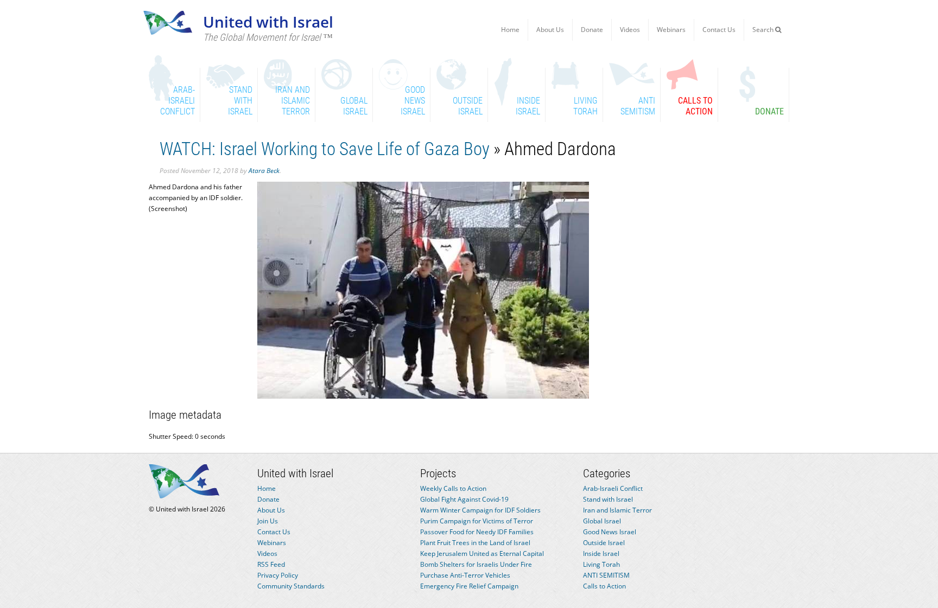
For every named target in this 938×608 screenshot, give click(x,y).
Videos (630, 29)
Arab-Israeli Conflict (613, 488)
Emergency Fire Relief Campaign (469, 586)
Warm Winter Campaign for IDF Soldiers (480, 510)
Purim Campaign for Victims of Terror (476, 521)
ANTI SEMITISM (606, 575)
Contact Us (719, 29)
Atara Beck (264, 170)
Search (763, 29)
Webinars (671, 29)
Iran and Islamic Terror (617, 510)
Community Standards (291, 586)
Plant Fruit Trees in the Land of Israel (475, 542)
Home (510, 29)
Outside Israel (604, 542)
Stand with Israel (608, 499)
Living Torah (601, 564)
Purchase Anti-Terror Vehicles (465, 575)
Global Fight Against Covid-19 (464, 499)
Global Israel (602, 521)
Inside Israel (601, 553)
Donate (592, 29)
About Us (550, 29)
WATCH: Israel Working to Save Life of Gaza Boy (325, 148)
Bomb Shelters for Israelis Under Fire (476, 564)
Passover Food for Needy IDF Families (477, 531)
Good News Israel (609, 531)
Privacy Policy (277, 575)
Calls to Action (604, 586)
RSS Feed (271, 564)
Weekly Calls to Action (453, 488)
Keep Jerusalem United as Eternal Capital (482, 553)
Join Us (267, 521)
